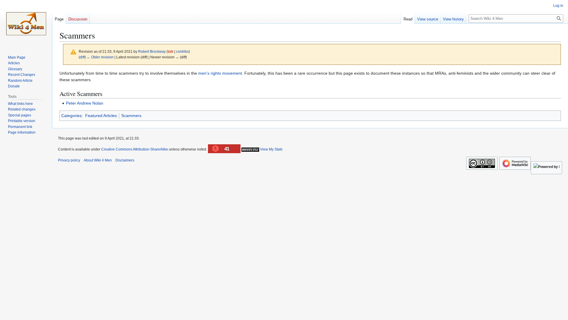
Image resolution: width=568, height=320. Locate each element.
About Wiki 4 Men (98, 160)
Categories (71, 115)
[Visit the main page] (26, 23)
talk (170, 51)
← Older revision (100, 57)
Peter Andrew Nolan (84, 103)
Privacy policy (69, 160)
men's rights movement (220, 73)
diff (82, 57)
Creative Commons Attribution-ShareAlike (134, 149)
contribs (182, 51)
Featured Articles (101, 115)
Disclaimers (124, 160)
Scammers (131, 115)
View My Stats (271, 149)
